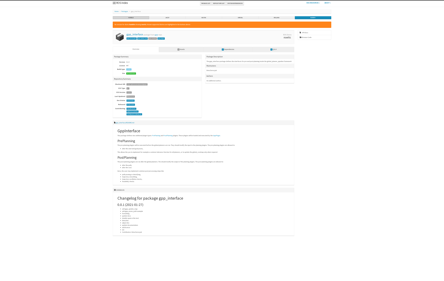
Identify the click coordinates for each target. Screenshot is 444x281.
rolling (276, 17)
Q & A (274, 49)
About (327, 3)
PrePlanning (156, 135)
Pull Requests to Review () (134, 114)
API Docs (305, 33)
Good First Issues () (132, 111)
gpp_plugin (161, 38)
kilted (204, 17)
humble (131, 17)
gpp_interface (134, 34)
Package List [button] (205, 3)
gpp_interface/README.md (125, 123)
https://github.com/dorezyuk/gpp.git (137, 84)
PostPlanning (168, 135)
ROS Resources (313, 3)
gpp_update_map (142, 38)
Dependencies (228, 49)
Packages (124, 11)
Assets (181, 49)
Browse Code (306, 37)
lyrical (240, 17)
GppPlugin (216, 135)
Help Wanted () (131, 108)
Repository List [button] (219, 3)
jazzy (167, 17)
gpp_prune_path (131, 38)
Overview (136, 49)
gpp (156, 35)
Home (117, 11)
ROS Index (122, 3)
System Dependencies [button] (235, 3)
